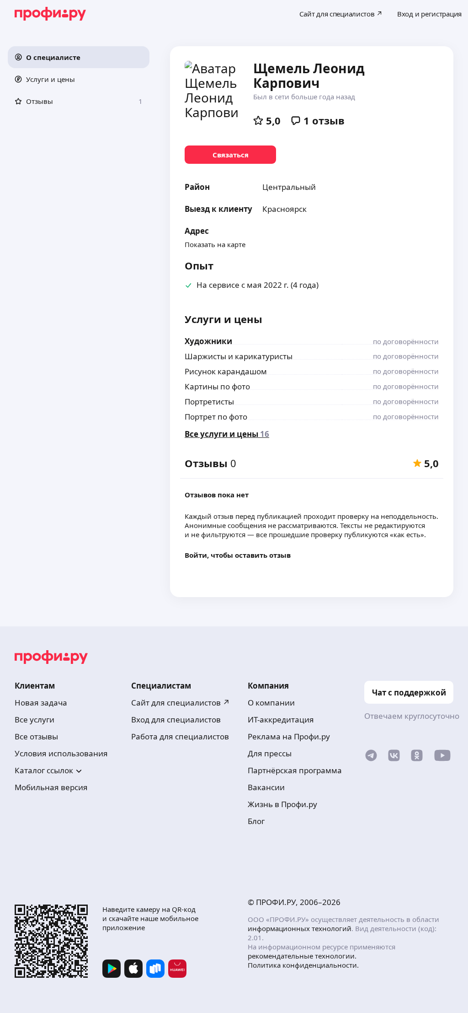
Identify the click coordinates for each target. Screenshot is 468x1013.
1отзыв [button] (324, 120)
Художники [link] (208, 341)
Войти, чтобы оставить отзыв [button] (238, 555)
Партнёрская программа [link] (295, 770)
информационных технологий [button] (299, 928)
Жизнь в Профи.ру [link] (282, 804)
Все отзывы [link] (36, 736)
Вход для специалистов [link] (176, 719)
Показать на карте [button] (215, 244)
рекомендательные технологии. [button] (302, 955)
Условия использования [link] (61, 753)
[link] (230, 154)
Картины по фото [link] (217, 386)
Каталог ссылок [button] (44, 770)
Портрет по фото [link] (216, 416)
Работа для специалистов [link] (180, 736)
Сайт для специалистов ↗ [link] (180, 702)
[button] (78, 57)
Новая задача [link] (41, 702)
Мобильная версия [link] (51, 787)
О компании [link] (271, 702)
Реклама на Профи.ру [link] (289, 736)
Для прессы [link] (270, 753)
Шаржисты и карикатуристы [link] (238, 356)
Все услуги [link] (34, 719)
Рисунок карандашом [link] (226, 371)
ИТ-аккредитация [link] (281, 719)
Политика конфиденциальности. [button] (303, 965)
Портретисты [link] (209, 401)
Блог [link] (256, 821)
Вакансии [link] (266, 787)
